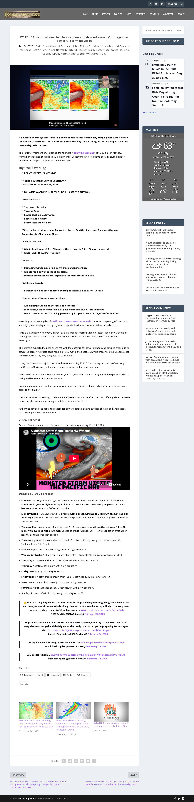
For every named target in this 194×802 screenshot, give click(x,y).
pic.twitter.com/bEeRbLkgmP (94, 630)
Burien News (42, 46)
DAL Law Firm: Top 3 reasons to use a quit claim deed (162, 288)
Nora (148, 357)
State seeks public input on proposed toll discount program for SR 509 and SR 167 (163, 345)
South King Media (27, 798)
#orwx (63, 654)
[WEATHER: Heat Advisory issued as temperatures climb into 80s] (111, 711)
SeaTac (109, 49)
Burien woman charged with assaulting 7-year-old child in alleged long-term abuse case (163, 360)
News (52, 49)
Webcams (140, 14)
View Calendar (149, 112)
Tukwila (55, 53)
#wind (80, 654)
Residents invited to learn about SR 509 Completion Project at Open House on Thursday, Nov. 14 (162, 374)
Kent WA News (40, 49)
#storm (72, 654)
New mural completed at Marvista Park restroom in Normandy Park (160, 318)
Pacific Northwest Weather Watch (71, 321)
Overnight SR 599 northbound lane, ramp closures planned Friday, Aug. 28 (161, 277)
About (181, 14)
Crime (95, 14)
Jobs (129, 14)
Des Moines (81, 46)
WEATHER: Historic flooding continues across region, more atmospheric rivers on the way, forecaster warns (72, 725)
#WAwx (85, 610)
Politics (118, 14)
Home (84, 14)
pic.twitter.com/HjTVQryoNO (108, 654)
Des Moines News (98, 46)
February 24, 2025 (94, 613)
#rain (88, 654)
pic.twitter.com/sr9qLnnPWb (107, 610)
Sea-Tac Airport (96, 49)
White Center (92, 53)
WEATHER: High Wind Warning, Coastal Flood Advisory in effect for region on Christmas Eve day (36, 723)
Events (106, 14)
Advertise (168, 14)
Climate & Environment (62, 46)
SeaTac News (121, 49)
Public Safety (80, 49)
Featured (114, 46)
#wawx (85, 642)
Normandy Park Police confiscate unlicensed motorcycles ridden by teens (161, 331)
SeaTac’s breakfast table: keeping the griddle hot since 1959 (161, 232)
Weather (154, 14)
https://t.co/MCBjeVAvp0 (62, 630)
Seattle (46, 53)
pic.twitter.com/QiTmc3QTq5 (107, 642)
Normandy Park (64, 49)
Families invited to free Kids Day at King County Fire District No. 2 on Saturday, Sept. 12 (168, 96)
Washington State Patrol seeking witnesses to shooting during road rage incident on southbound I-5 (163, 262)
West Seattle (77, 53)
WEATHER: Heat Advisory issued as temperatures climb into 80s (111, 724)
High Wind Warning (83, 152)
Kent (28, 49)
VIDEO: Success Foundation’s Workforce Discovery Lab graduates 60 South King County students (163, 247)
